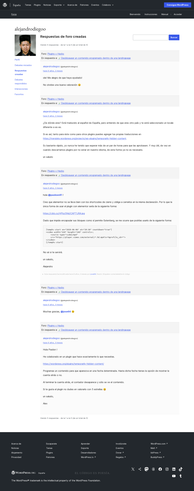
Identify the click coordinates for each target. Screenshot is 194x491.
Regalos (121, 457)
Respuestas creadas (21, 72)
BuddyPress (157, 457)
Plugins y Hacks (55, 53)
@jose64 (66, 311)
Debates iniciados (23, 65)
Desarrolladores (88, 452)
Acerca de (16, 443)
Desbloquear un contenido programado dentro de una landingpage (96, 58)
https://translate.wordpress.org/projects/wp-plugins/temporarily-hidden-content (84, 138)
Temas (49, 448)
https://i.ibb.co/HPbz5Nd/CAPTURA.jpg (64, 213)
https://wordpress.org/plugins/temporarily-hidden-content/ (73, 363)
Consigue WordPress (177, 5)
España (41, 473)
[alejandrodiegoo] (25, 46)
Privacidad (16, 457)
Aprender (85, 443)
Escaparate (51, 443)
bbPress (156, 452)
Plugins (49, 452)
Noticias (15, 448)
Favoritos (19, 94)
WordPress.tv (88, 457)
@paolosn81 (55, 195)
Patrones (50, 457)
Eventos (120, 448)
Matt (154, 448)
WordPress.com (159, 443)
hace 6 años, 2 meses (53, 71)
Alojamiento (16, 452)
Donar (120, 452)
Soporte (85, 448)
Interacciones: (21, 89)
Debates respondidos (21, 81)
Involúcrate (121, 443)
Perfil (17, 59)
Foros (14, 14)
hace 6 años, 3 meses (53, 305)
